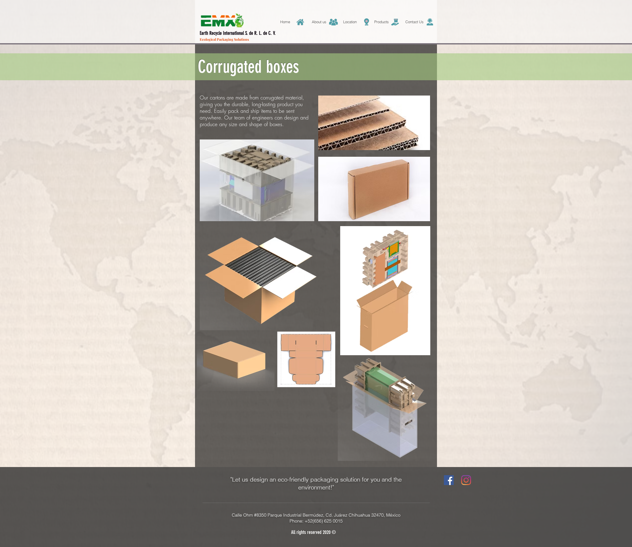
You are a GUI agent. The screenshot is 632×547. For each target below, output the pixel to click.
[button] (354, 22)
